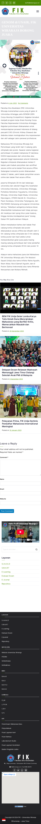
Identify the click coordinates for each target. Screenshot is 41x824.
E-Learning (6, 572)
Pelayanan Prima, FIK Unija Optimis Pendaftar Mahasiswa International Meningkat (20, 424)
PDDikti (4, 657)
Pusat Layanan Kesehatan (11, 745)
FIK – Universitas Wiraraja (27, 817)
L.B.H (3, 709)
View (25, 806)
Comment (4, 457)
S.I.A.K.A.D (6, 564)
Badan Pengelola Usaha (10, 749)
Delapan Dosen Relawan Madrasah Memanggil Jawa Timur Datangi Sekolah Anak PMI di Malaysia (19, 372)
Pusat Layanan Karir (9, 732)
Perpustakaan (6, 728)
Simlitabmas (6, 665)
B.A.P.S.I (4, 685)
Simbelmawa (6, 661)
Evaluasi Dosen (8, 576)
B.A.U (3, 681)
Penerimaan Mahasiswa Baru (12, 724)
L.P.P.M (4, 704)
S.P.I (3, 713)
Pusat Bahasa (6, 737)
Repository (6, 584)
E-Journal (5, 580)
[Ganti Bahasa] (3, 820)
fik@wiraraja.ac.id (33, 3)
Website (3, 499)
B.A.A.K (4, 676)
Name (2, 479)
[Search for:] (20, 549)
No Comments (23, 103)
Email (2, 489)
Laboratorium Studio (9, 741)
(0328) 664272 (27, 767)
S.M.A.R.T (5, 568)
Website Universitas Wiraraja (12, 652)
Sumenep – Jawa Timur (21, 821)
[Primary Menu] (37, 11)
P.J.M (3, 700)
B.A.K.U (4, 689)
